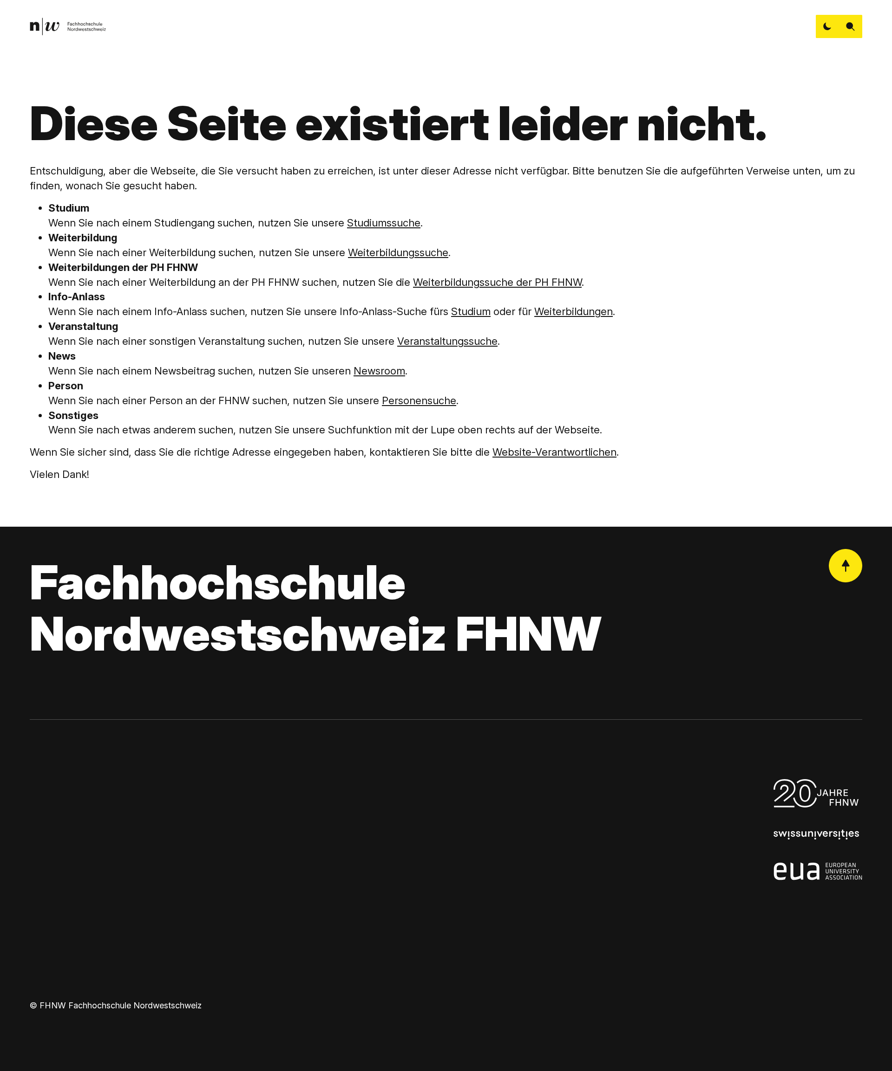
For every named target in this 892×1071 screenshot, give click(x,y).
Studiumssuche (383, 223)
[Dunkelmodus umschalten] (827, 26)
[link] (68, 26)
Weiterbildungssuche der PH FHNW (497, 282)
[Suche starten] (850, 26)
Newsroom (379, 371)
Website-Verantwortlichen (554, 452)
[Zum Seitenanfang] (845, 565)
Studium (471, 311)
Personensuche (419, 400)
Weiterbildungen (573, 311)
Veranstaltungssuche (447, 341)
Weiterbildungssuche (398, 252)
